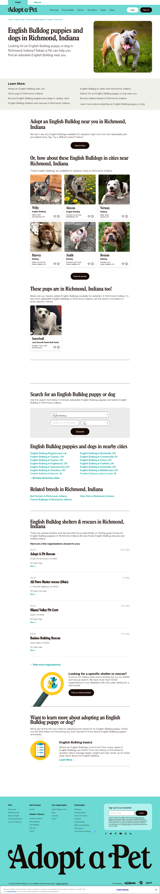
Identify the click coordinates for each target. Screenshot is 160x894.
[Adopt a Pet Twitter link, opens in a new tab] (111, 833)
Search (80, 431)
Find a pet (12, 809)
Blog (53, 812)
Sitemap (77, 809)
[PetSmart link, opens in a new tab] (130, 882)
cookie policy (12, 891)
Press (54, 819)
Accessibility (79, 822)
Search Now (80, 145)
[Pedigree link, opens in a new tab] (141, 883)
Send (141, 813)
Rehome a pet (13, 812)
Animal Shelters (35, 818)
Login (132, 10)
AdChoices (78, 828)
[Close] (156, 889)
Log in (31, 831)
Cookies (77, 819)
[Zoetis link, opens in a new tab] (149, 883)
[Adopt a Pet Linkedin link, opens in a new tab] (130, 833)
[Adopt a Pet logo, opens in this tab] (80, 861)
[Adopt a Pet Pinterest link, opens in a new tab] (116, 833)
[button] (54, 216)
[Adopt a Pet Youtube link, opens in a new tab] (121, 833)
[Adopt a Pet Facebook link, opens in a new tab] (106, 833)
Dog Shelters (34, 822)
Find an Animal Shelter (81, 692)
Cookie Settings (62, 884)
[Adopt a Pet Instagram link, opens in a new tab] (126, 833)
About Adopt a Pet (59, 809)
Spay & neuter (13, 816)
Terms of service (80, 816)
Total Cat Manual (14, 822)
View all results (80, 276)
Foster (103, 10)
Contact (55, 816)
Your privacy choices (82, 831)
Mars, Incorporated (81, 825)
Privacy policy (79, 812)
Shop (112, 10)
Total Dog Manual (15, 819)
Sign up (146, 10)
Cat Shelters (34, 825)
